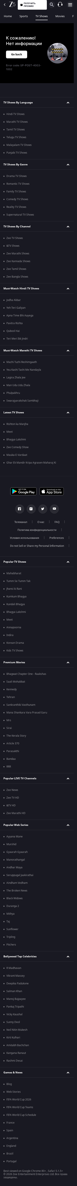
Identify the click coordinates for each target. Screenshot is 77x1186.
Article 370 (12, 743)
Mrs (8, 720)
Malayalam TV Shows (19, 145)
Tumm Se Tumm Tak (18, 581)
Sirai (9, 728)
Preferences (56, 538)
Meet (9, 432)
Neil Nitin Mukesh (16, 1030)
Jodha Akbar (13, 300)
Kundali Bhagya (15, 604)
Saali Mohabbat (15, 682)
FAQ (57, 522)
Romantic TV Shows (18, 184)
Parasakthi (12, 751)
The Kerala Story (16, 736)
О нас (40, 522)
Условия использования (24, 538)
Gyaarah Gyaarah (17, 852)
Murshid (11, 844)
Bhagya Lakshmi (16, 439)
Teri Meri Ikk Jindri (17, 339)
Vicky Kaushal (14, 1014)
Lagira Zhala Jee (15, 377)
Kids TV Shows (14, 651)
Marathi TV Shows (17, 122)
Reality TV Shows (16, 207)
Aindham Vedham (17, 883)
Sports (23, 16)
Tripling (10, 937)
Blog (9, 1084)
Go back (16, 54)
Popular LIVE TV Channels (19, 778)
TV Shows (42, 16)
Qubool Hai (13, 331)
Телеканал (20, 522)
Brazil (9, 1154)
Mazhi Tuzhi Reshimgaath (21, 362)
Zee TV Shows (14, 238)
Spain (9, 1130)
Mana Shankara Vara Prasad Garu (26, 713)
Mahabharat (13, 573)
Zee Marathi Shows (17, 253)
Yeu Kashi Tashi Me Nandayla (23, 370)
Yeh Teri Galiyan (15, 308)
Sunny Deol (13, 1022)
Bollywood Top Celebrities (20, 956)
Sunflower (12, 929)
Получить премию (30, 5)
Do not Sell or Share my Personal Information (37, 546)
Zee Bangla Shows (17, 277)
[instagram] (31, 509)
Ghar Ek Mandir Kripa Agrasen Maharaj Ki (31, 463)
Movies (60, 16)
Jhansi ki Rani (14, 589)
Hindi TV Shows (15, 114)
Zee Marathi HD (15, 813)
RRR (8, 767)
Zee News (12, 790)
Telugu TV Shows (16, 137)
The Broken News (16, 891)
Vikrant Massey (15, 976)
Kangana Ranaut (16, 1053)
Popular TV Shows (14, 562)
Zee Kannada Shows (18, 261)
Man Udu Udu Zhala (18, 385)
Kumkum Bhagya (16, 596)
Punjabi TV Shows (16, 153)
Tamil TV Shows (15, 129)
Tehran (10, 697)
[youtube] (54, 509)
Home (8, 16)
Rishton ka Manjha (17, 424)
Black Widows (14, 898)
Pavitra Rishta (14, 323)
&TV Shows (12, 246)
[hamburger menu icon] (70, 4)
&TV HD (11, 805)
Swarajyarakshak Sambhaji (22, 401)
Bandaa (11, 759)
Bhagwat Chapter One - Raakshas (26, 674)
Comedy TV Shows (17, 199)
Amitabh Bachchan (17, 1045)
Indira (9, 635)
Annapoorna (13, 627)
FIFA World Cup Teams (19, 1107)
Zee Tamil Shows (16, 269)
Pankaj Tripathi (15, 1007)
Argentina (12, 1138)
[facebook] (19, 509)
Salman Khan (14, 991)
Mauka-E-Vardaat (16, 455)
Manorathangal (15, 860)
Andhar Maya (14, 867)
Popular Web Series (15, 825)
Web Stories (13, 1092)
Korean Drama (15, 643)
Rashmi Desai (14, 1061)
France (10, 1123)
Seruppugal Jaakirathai (19, 875)
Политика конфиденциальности (37, 530)
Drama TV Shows (16, 176)
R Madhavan (13, 968)
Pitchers (11, 945)
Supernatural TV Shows (20, 215)
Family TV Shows (16, 191)
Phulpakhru (13, 393)
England (11, 1146)
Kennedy (11, 689)
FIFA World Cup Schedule (21, 1115)
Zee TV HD (12, 798)
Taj (8, 921)
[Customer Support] (60, 4)
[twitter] (42, 509)
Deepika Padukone (17, 983)
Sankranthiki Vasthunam (20, 705)
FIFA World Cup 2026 (18, 1099)
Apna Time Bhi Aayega (19, 315)
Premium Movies (14, 662)
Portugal (11, 1161)
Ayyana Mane (14, 837)
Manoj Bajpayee (16, 999)
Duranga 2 (12, 906)
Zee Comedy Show (17, 447)
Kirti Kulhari (13, 1037)
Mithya (10, 914)
